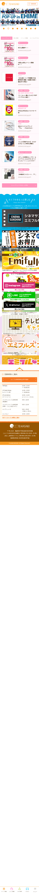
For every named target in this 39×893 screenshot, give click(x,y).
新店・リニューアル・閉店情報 (17, 358)
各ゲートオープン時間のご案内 (10, 417)
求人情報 (16, 38)
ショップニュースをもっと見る (19, 185)
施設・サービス (12, 335)
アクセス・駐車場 (13, 353)
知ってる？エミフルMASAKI (16, 341)
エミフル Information (14, 329)
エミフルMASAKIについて (15, 347)
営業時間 (33, 4)
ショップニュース (6, 38)
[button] (3, 28)
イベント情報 (24, 38)
